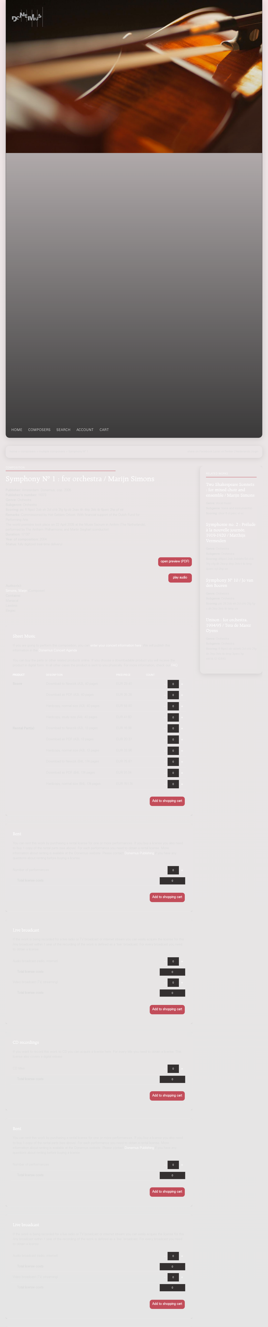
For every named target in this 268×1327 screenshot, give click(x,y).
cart (104, 430)
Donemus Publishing (139, 853)
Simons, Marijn (16, 591)
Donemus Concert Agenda (58, 650)
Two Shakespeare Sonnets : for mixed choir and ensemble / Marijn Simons (230, 489)
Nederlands (242, 451)
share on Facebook (199, 451)
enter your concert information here (115, 646)
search (64, 430)
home (16, 430)
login (255, 451)
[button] (175, 562)
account (85, 430)
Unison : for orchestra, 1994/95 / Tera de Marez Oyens (228, 624)
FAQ (174, 665)
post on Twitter (223, 451)
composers (39, 430)
